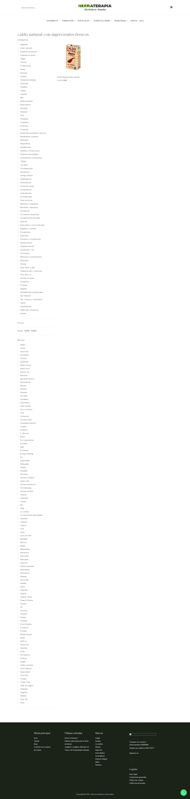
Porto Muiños (26, 624)
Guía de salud (83, 21)
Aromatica (24, 355)
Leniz (22, 532)
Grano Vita (24, 481)
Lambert (23, 522)
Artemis (23, 358)
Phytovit (23, 614)
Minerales (24, 260)
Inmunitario (25, 253)
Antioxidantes (25, 193)
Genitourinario (26, 243)
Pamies (23, 604)
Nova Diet (24, 580)
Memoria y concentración (31, 257)
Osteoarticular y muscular (31, 271)
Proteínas (24, 129)
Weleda (23, 696)
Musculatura (25, 105)
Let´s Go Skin (25, 535)
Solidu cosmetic (26, 665)
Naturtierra (24, 573)
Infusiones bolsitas (28, 80)
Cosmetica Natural (28, 423)
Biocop (23, 385)
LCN (22, 529)
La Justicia (24, 512)
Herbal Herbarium (28, 484)
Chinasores (25, 211)
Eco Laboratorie (27, 440)
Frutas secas (25, 66)
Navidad (23, 112)
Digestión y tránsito (28, 228)
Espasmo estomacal (28, 52)
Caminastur (25, 403)
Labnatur (24, 518)
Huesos (23, 76)
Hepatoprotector (27, 246)
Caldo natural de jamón (68, 77)
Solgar (23, 662)
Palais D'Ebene (26, 600)
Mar (22, 98)
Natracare (24, 553)
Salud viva (24, 645)
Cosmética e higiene (101, 21)
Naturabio (24, 556)
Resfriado (24, 140)
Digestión (24, 44)
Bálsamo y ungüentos (29, 204)
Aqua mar (24, 351)
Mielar (22, 546)
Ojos (22, 115)
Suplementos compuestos (31, 158)
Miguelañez (25, 549)
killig (22, 508)
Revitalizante (25, 147)
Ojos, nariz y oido (27, 267)
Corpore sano (26, 420)
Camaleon (24, 399)
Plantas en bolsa (27, 278)
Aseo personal (26, 200)
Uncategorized (26, 168)
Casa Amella (25, 406)
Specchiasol (25, 672)
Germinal (24, 474)
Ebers (22, 437)
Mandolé (23, 539)
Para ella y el (25, 274)
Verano (23, 313)
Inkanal (23, 495)
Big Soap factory (27, 379)
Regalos (23, 289)
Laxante (23, 94)
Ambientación (26, 190)
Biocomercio (25, 382)
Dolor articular (26, 48)
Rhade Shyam (26, 634)
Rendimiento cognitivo (29, 136)
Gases (22, 69)
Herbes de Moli (26, 491)
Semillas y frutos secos (30, 151)
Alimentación (67, 21)
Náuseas (23, 108)
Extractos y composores (30, 239)
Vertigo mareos (26, 175)
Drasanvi (24, 430)
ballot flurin (25, 368)
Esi (21, 457)
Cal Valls (23, 396)
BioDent (23, 389)
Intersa (23, 501)
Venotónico (25, 172)
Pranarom (24, 627)
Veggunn (24, 692)
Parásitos (24, 119)
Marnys (23, 542)
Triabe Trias (25, 682)
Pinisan (23, 617)
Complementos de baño (30, 218)
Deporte (23, 221)
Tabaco (23, 161)
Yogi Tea (23, 699)
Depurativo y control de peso (32, 225)
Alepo (22, 345)
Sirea (22, 651)
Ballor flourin (25, 365)
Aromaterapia (120, 21)
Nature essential (27, 566)
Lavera (23, 525)
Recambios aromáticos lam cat (33, 133)
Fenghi (23, 467)
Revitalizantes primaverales (31, 292)
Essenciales (25, 460)
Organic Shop (26, 597)
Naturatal (24, 559)
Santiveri (23, 648)
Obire (22, 587)
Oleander (24, 590)
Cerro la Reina (26, 409)
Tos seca (24, 165)
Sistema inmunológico (29, 154)
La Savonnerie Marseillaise (31, 515)
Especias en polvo (27, 55)
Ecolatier (23, 443)
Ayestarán (24, 362)
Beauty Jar (24, 372)
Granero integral (27, 478)
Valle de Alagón (26, 685)
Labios (23, 90)
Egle (22, 447)
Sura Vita (24, 675)
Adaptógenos (25, 179)
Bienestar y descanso (29, 207)
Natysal (23, 576)
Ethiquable (24, 464)
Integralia (24, 498)
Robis (22, 638)
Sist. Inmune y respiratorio (31, 299)
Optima (23, 593)
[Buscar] (18, 7)
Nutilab (23, 583)
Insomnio (24, 83)
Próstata (23, 285)
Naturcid (23, 563)
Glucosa (23, 73)
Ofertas (133, 21)
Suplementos (52, 21)
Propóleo (24, 126)
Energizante (25, 232)
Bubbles (23, 392)
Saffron (23, 641)
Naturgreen (25, 570)
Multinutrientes (26, 101)
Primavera (24, 282)
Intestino (23, 87)
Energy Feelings (26, 454)
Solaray (23, 658)
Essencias (24, 236)
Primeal (23, 631)
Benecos (23, 375)
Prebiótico (24, 122)
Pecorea (23, 610)
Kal (21, 505)
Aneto (22, 348)
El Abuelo (24, 450)
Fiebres (23, 62)
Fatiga (22, 59)
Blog (142, 21)
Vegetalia (24, 689)
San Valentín (25, 296)
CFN (22, 413)
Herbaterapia (25, 488)
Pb (21, 607)
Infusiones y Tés (27, 250)
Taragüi (23, 679)
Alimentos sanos (27, 186)
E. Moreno (24, 433)
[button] (170, 7)
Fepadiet (23, 471)
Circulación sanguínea (29, 214)
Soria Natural (25, 668)
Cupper (23, 426)
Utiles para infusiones (29, 310)
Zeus (22, 702)
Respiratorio (25, 143)
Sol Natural (25, 655)
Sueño (23, 303)
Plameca (23, 621)
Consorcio (24, 416)
